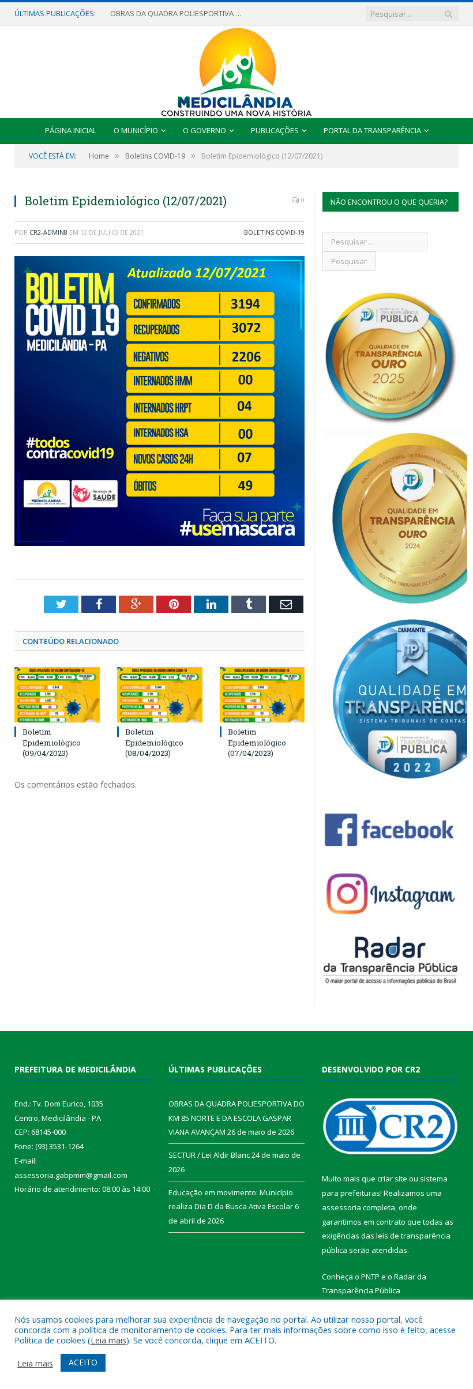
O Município (136, 130)
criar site (392, 1178)
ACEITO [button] (83, 1362)
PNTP (370, 1276)
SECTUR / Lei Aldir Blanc (151, 13)
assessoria (341, 1207)
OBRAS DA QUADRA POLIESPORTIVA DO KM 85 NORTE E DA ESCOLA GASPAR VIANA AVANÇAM (236, 1117)
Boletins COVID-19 (274, 232)
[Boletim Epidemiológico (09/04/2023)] (57, 695)
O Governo (204, 130)
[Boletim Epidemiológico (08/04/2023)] (159, 695)
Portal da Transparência (372, 130)
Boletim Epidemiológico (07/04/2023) (257, 742)
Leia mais (108, 1340)
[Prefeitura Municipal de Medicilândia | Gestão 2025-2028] (236, 69)
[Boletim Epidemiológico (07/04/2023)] (262, 695)
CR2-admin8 (48, 232)
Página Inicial (70, 130)
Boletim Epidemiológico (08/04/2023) (154, 742)
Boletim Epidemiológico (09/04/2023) (51, 742)
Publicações (275, 130)
